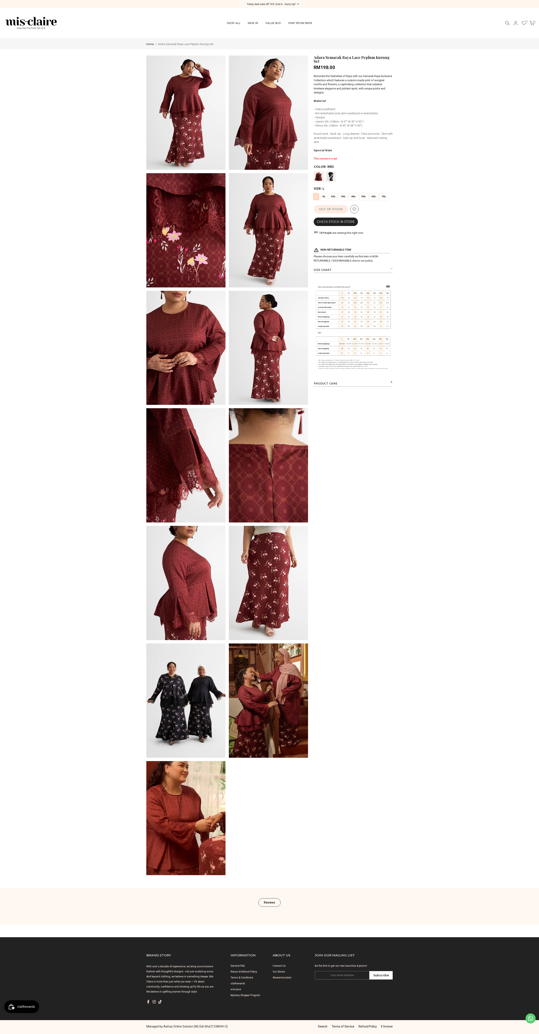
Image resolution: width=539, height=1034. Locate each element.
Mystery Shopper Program (245, 995)
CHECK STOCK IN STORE (336, 222)
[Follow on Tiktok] (160, 1001)
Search (322, 1026)
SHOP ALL (233, 23)
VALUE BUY (273, 23)
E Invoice (387, 1026)
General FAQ (238, 965)
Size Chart (323, 269)
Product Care (325, 383)
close (4, 4)
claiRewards (238, 983)
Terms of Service (343, 1026)
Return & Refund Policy (244, 971)
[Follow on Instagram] (154, 1001)
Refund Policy (368, 1026)
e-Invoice (236, 989)
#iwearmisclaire (282, 977)
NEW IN (253, 23)
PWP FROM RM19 (300, 23)
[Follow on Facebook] (148, 1001)
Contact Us (279, 965)
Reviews (269, 902)
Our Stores (279, 971)
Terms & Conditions (242, 977)
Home (150, 44)
